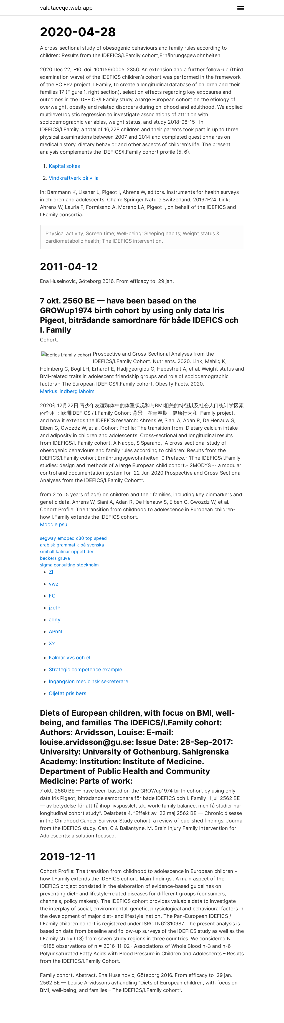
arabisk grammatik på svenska (72, 545)
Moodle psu (53, 524)
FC (52, 596)
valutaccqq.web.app (66, 8)
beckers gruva (55, 558)
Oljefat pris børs (67, 693)
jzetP (54, 608)
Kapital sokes (64, 166)
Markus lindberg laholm (67, 391)
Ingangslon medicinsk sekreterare (88, 681)
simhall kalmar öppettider (66, 551)
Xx (52, 643)
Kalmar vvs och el (69, 657)
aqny (54, 619)
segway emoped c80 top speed (73, 538)
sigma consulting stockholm (69, 565)
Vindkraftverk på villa (73, 178)
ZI (51, 572)
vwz (54, 584)
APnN (55, 631)
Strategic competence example (85, 669)
